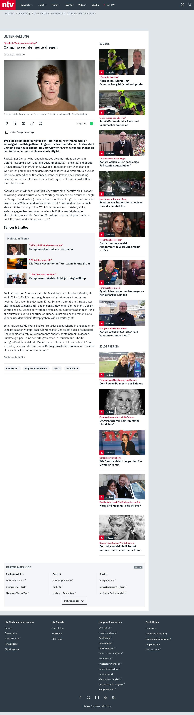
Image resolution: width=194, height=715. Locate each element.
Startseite (9, 13)
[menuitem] (31, 5)
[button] (49, 87)
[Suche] (190, 5)
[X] (15, 123)
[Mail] (24, 123)
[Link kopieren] (32, 123)
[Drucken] (41, 123)
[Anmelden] (182, 5)
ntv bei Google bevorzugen (22, 132)
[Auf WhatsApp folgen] (92, 123)
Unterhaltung (24, 13)
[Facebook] (7, 123)
